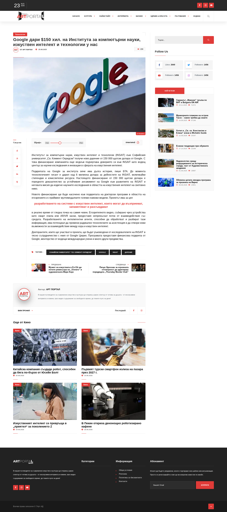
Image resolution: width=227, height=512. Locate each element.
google (102, 252)
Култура (88, 16)
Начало (76, 16)
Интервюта (123, 16)
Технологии (20, 34)
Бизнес (139, 16)
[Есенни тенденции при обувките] (166, 148)
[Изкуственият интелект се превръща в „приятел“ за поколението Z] (45, 401)
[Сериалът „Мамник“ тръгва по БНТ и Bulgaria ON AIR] (166, 102)
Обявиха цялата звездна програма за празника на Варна (193, 181)
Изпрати (205, 485)
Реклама (123, 474)
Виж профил (24, 311)
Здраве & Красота (159, 16)
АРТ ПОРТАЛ (53, 289)
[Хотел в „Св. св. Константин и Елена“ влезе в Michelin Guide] (166, 133)
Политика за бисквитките (130, 478)
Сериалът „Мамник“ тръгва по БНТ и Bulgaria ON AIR (191, 101)
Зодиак (196, 16)
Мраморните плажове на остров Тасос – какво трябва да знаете (192, 116)
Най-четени (170, 91)
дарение (128, 252)
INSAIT (115, 252)
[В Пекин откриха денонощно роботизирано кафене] (113, 401)
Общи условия (125, 470)
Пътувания (180, 16)
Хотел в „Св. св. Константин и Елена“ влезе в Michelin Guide (191, 131)
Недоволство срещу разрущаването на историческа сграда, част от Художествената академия (192, 164)
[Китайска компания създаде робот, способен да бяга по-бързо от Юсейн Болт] (45, 347)
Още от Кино (22, 322)
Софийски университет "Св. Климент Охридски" (70, 252)
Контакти (123, 481)
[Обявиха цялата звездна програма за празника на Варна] (166, 182)
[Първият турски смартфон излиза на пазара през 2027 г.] (113, 347)
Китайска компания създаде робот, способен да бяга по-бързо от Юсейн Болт (44, 371)
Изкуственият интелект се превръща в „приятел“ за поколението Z (40, 425)
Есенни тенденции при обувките (192, 146)
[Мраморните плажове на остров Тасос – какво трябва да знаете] (166, 117)
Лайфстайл (105, 16)
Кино (17, 330)
